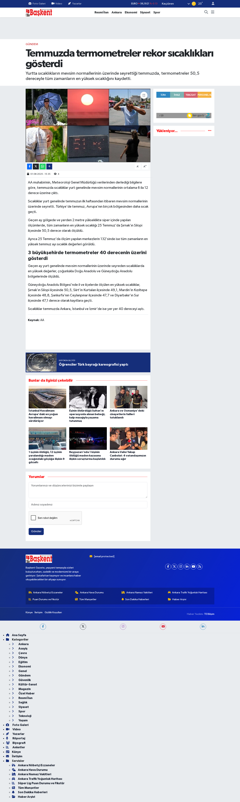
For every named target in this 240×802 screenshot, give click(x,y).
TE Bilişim (209, 614)
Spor (156, 12)
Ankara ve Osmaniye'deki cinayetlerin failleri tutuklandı (127, 414)
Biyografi (18, 742)
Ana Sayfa (19, 635)
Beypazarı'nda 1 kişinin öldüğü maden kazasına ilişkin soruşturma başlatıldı (87, 455)
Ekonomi (131, 12)
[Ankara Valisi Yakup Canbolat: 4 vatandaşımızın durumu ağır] (128, 438)
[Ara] (206, 12)
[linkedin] (203, 627)
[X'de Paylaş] (36, 166)
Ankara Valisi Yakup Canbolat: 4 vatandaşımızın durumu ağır (128, 455)
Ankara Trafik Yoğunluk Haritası (189, 592)
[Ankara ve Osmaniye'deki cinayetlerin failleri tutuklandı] (128, 397)
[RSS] (200, 567)
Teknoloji (24, 715)
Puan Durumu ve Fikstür (46, 599)
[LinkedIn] (187, 567)
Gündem (32, 44)
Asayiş (22, 648)
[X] (174, 567)
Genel (22, 671)
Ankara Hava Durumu (92, 592)
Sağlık (22, 702)
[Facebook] (168, 567)
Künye (29, 612)
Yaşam (23, 720)
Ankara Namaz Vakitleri (139, 592)
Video (58, 3)
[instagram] (123, 627)
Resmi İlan (102, 12)
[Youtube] (193, 567)
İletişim (39, 612)
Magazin (24, 689)
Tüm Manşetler (87, 599)
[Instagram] (181, 567)
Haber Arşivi (179, 599)
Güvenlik (24, 680)
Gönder (36, 531)
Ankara (117, 12)
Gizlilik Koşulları (53, 612)
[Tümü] (209, 130)
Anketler (18, 747)
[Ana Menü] (212, 12)
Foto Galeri (39, 3)
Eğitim (23, 662)
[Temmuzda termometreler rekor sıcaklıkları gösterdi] (88, 125)
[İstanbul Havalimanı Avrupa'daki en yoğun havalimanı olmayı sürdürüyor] (47, 397)
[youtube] (163, 627)
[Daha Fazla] (49, 166)
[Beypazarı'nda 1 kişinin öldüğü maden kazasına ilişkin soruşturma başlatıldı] (88, 438)
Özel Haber (26, 693)
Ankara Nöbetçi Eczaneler (48, 592)
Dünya (22, 657)
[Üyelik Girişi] (211, 4)
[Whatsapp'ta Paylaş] (43, 166)
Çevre (22, 653)
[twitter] (83, 627)
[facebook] (43, 627)
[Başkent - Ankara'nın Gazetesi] (39, 12)
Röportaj (18, 738)
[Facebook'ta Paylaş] (29, 166)
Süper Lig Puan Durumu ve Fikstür (41, 783)
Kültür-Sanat (27, 684)
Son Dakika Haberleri (137, 599)
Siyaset (145, 12)
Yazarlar (77, 3)
